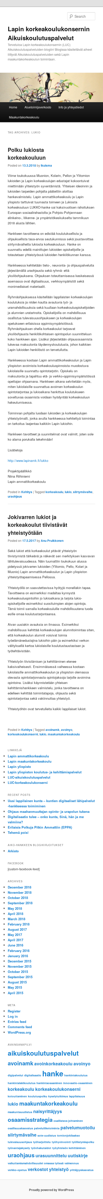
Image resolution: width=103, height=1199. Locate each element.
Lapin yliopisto (19, 766)
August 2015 (17, 982)
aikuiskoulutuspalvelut (43, 1053)
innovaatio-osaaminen (77, 1083)
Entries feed (17, 1021)
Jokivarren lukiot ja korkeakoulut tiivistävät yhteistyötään (37, 524)
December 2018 (19, 887)
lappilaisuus (77, 1096)
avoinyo (66, 729)
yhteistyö (59, 1169)
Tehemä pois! (18, 832)
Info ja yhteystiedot (71, 107)
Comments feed (20, 1026)
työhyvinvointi (61, 1142)
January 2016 (18, 955)
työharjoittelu (42, 1142)
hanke (52, 1073)
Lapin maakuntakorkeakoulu (30, 761)
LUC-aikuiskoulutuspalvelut (29, 777)
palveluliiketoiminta (47, 1128)
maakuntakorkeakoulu (64, 734)
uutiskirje (78, 1155)
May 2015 (15, 987)
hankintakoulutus (76, 1075)
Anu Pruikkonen (52, 540)
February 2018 (19, 924)
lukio (68, 492)
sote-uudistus (47, 1135)
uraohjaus (15, 496)
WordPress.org (19, 1032)
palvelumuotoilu (77, 1127)
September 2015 (20, 976)
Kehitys (26, 492)
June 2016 (15, 945)
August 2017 (17, 929)
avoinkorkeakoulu (53, 1063)
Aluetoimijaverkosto (37, 107)
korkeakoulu (54, 492)
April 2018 (15, 913)
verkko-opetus (17, 1170)
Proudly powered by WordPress (51, 1190)
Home (13, 107)
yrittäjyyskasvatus (82, 1170)
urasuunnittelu (51, 1155)
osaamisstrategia (30, 1120)
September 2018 (20, 902)
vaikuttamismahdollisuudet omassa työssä (36, 1163)
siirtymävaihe (82, 492)
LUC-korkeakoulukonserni (28, 782)
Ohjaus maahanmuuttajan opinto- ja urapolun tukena (49, 811)
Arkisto (13, 851)
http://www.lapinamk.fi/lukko (28, 460)
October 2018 (18, 897)
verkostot (38, 1169)
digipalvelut (15, 1075)
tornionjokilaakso (68, 1135)
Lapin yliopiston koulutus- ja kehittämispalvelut (45, 772)
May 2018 (15, 908)
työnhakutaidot (41, 1148)
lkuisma (46, 165)
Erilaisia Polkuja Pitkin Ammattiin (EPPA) (40, 827)
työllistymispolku (83, 1142)
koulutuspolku (37, 1096)
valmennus (71, 1163)
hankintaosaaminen (49, 1083)
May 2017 (15, 934)
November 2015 (20, 966)
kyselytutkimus (58, 1096)
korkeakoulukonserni (23, 734)
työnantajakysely (19, 1148)
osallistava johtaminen (68, 1121)
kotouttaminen (17, 1096)
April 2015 (15, 992)
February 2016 (19, 950)
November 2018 (20, 892)
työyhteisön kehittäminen (69, 1148)
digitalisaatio (32, 1075)
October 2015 (18, 971)
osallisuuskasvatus (20, 1128)
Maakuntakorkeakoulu (24, 117)
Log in (13, 1016)
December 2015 (19, 961)
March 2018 (16, 918)
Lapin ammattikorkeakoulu (28, 756)
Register (14, 1011)
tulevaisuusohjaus (20, 1142)
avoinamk (53, 729)
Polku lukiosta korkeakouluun (27, 153)
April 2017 (15, 939)
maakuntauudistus (20, 1112)
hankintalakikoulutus (22, 1083)
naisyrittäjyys (47, 1111)
